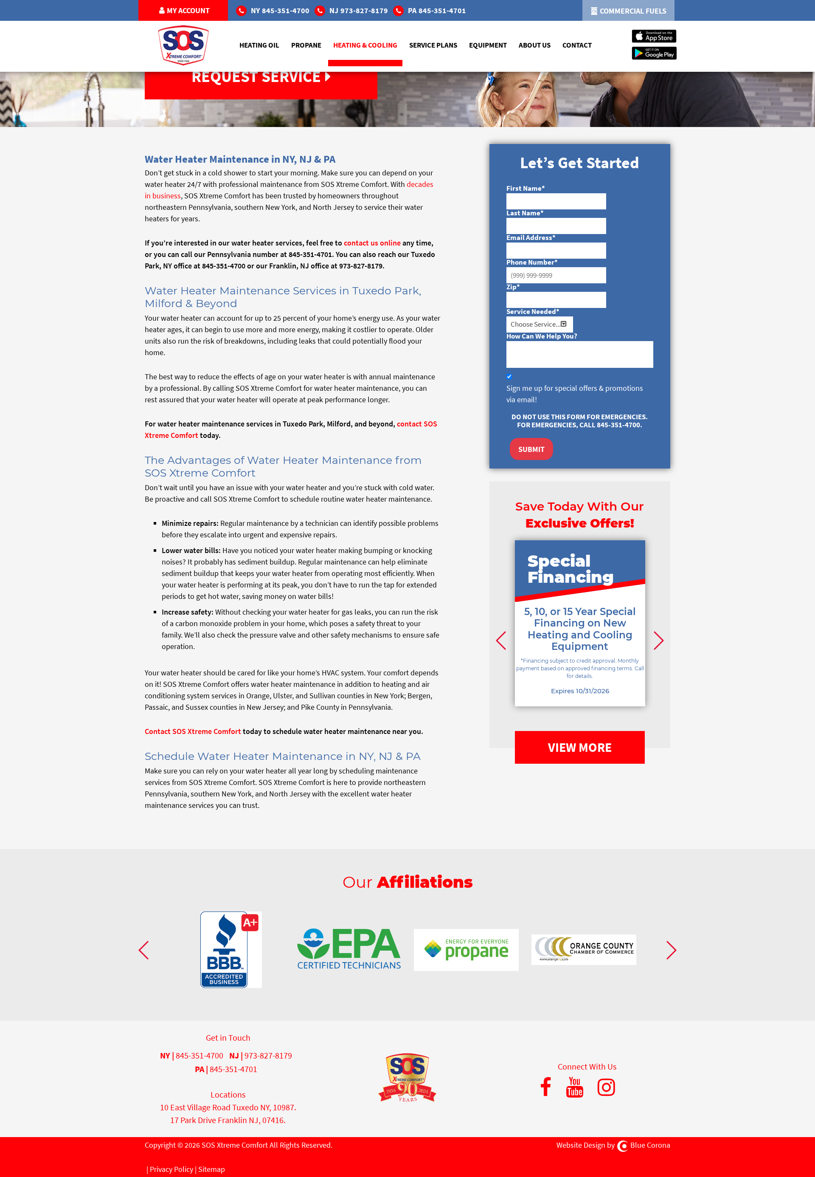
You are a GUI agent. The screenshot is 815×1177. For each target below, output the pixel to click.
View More (580, 747)
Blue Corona (650, 1145)
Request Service (256, 76)
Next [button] (657, 640)
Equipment (488, 45)
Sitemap (211, 1169)
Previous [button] (502, 640)
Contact (577, 45)
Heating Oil (259, 45)
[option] (580, 636)
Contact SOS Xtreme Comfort (193, 731)
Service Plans (433, 45)
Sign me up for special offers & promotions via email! (574, 393)
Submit (531, 449)
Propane (306, 45)
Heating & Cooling (365, 45)
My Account (188, 10)
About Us (535, 45)
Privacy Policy (171, 1169)
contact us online (372, 243)
